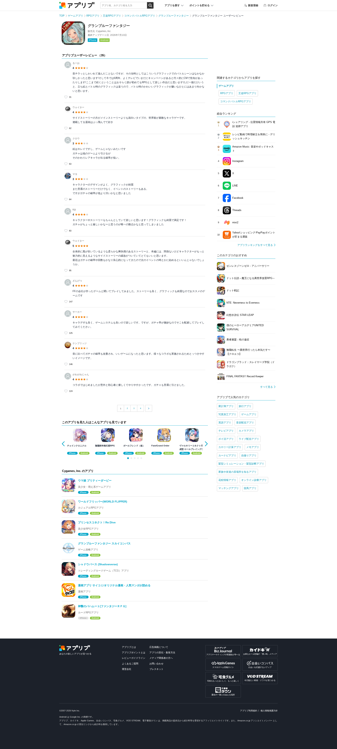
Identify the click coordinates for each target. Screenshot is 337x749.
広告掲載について (158, 647)
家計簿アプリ (226, 406)
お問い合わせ (156, 663)
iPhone (92, 40)
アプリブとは (129, 647)
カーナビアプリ (227, 455)
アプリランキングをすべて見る (255, 245)
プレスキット (156, 669)
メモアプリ (252, 447)
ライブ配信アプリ (249, 438)
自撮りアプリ (248, 455)
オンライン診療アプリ (254, 480)
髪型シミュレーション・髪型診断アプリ (241, 463)
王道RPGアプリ (112, 15)
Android (104, 40)
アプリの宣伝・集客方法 (162, 652)
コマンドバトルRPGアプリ (139, 15)
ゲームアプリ (75, 15)
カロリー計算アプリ (229, 447)
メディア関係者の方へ (161, 658)
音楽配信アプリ (245, 422)
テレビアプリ (226, 430)
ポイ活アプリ (226, 438)
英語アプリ (224, 422)
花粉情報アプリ (227, 480)
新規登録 (253, 5)
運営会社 (126, 669)
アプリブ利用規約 (248, 710)
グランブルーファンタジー (173, 15)
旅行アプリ (245, 406)
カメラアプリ (246, 430)
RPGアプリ (92, 15)
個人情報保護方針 (269, 710)
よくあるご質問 (130, 663)
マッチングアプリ (228, 488)
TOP (62, 15)
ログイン (273, 5)
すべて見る (266, 386)
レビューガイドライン (133, 658)
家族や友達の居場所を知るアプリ (237, 471)
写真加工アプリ (227, 414)
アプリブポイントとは (133, 652)
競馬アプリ (250, 488)
